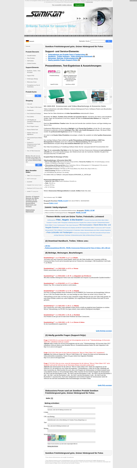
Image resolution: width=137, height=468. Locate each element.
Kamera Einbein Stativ (32, 129)
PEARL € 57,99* (81, 212)
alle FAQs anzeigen (105, 385)
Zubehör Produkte (31, 63)
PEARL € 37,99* (90, 210)
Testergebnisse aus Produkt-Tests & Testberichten (66, 54)
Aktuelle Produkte (31, 55)
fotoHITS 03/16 (54, 84)
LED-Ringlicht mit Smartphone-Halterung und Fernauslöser (34, 121)
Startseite (82, 41)
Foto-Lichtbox (30, 116)
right (111, 97)
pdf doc (47, 246)
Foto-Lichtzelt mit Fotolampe (34, 113)
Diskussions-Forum (32, 82)
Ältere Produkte (31, 58)
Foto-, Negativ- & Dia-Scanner (34, 107)
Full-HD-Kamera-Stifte (34, 188)
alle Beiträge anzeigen (104, 331)
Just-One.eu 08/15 (70, 84)
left (45, 97)
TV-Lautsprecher (32, 191)
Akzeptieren (79, 5)
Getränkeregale (31, 178)
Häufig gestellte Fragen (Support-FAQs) (62, 60)
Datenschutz (89, 2)
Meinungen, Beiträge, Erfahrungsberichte (63, 58)
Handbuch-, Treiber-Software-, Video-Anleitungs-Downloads (70, 56)
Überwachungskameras (34, 175)
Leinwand (29, 104)
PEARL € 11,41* (63, 201)
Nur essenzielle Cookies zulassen (62, 5)
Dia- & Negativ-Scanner (33, 126)
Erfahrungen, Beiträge (32, 78)
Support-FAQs (30, 75)
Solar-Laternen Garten (34, 185)
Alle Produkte (30, 60)
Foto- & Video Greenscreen (33, 150)
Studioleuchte (30, 110)
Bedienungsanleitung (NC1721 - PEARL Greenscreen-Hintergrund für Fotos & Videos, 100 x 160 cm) (77, 248)
